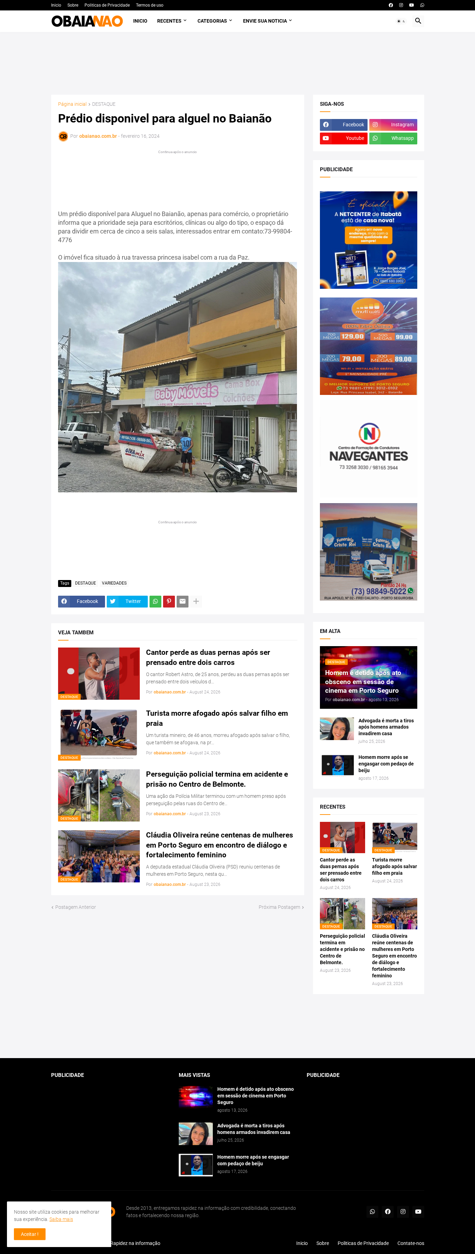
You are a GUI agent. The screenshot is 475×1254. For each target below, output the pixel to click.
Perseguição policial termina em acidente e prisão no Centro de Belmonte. (217, 779)
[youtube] (411, 5)
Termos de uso (149, 5)
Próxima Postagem (279, 907)
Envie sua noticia (265, 21)
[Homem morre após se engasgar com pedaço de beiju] (337, 765)
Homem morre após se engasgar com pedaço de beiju (386, 763)
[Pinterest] (169, 602)
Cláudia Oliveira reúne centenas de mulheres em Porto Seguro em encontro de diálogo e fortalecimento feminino (219, 845)
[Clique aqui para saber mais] (237, 1026)
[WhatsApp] (155, 602)
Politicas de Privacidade (107, 5)
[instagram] (401, 5)
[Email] (182, 602)
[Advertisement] (238, 63)
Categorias (212, 21)
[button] (401, 21)
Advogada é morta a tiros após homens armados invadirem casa (386, 727)
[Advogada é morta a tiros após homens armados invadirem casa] (337, 728)
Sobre (72, 5)
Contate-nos (410, 1243)
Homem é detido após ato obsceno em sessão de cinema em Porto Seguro (255, 1095)
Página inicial (72, 104)
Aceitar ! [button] (30, 1234)
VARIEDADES (114, 583)
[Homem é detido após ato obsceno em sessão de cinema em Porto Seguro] (196, 1097)
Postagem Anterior (75, 907)
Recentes (169, 21)
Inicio (56, 5)
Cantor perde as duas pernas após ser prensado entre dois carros (208, 657)
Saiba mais (61, 1219)
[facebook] (391, 5)
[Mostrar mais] (196, 602)
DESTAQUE (103, 104)
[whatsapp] (422, 5)
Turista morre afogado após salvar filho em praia (217, 718)
